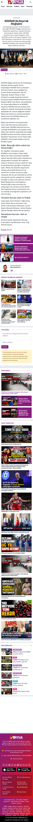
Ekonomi (9, 6)
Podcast (19, 803)
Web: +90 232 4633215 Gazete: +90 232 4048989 (17, 755)
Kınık (28, 811)
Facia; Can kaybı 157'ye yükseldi (20, 684)
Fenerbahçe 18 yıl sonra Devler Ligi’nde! (21, 661)
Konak (4, 813)
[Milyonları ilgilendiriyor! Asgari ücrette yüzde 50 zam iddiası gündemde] (24, 284)
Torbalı (22, 815)
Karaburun (5, 811)
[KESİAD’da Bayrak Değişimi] (16, 58)
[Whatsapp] (26, 765)
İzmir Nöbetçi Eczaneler (7, 778)
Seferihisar (8, 815)
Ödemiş (28, 813)
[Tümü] (31, 645)
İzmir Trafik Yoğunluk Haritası (22, 783)
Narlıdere (22, 813)
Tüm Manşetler (23, 787)
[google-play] (24, 770)
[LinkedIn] (15, 765)
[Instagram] (12, 765)
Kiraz (24, 811)
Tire (18, 815)
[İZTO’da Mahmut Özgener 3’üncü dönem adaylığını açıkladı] (24, 299)
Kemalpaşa (19, 811)
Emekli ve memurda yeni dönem (7, 289)
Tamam (25, 820)
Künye (27, 801)
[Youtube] (18, 765)
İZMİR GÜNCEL (17, 649)
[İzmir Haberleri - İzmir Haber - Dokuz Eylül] (16, 2)
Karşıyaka (12, 811)
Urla (26, 815)
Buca (20, 808)
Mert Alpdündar (11, 73)
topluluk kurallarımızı (18, 352)
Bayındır (20, 806)
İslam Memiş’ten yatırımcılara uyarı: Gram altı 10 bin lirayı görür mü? (8, 306)
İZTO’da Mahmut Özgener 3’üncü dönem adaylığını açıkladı (24, 306)
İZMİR (5, 806)
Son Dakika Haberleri (6, 792)
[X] (6, 765)
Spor (22, 6)
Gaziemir (12, 810)
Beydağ (10, 808)
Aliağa (10, 806)
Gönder (4, 347)
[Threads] (23, 765)
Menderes (9, 813)
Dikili (4, 810)
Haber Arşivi (22, 792)
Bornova (15, 808)
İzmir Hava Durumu (24, 777)
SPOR (15, 657)
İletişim (14, 803)
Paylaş (5, 69)
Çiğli (29, 808)
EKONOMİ (16, 18)
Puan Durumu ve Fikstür (8, 788)
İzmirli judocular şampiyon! (20, 676)
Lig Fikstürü (6, 801)
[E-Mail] (11, 270)
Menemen (16, 813)
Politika (16, 6)
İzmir (3, 6)
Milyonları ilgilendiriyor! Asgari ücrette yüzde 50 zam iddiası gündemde (23, 290)
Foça (7, 810)
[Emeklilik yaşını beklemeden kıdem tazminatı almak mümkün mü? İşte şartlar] (8, 314)
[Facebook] (3, 765)
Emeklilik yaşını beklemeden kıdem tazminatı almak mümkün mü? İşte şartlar (8, 321)
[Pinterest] (9, 765)
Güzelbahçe (19, 810)
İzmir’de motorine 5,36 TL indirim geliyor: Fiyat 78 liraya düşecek (24, 321)
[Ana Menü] (2, 2)
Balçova (15, 806)
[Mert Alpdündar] (5, 268)
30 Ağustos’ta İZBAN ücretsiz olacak (21, 653)
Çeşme (25, 808)
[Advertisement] (16, 714)
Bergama (4, 808)
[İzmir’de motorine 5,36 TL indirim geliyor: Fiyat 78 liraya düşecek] (24, 314)
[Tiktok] (21, 765)
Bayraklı (26, 806)
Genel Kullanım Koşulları (18, 801)
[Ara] (30, 2)
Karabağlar (26, 810)
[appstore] (9, 770)
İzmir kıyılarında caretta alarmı (20, 668)
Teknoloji (29, 6)
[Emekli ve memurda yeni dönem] (8, 284)
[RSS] (29, 765)
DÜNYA (15, 681)
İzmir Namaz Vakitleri (7, 783)
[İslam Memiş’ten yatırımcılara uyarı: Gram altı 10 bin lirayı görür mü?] (8, 299)
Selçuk (14, 815)
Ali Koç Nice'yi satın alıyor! (21, 692)
